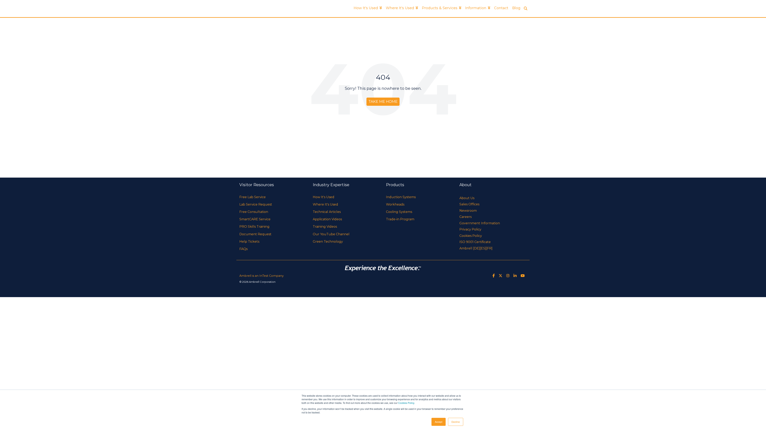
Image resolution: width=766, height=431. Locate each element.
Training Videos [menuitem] (325, 226)
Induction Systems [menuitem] (401, 197)
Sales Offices (469, 204)
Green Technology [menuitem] (328, 241)
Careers (465, 217)
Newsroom (468, 211)
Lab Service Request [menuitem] (255, 204)
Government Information (479, 223)
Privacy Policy (470, 229)
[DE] (476, 248)
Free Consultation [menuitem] (253, 212)
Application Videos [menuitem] (327, 219)
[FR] (489, 248)
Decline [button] (455, 421)
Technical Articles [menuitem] (327, 212)
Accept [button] (438, 421)
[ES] (483, 248)
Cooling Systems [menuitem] (399, 212)
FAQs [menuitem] (243, 249)
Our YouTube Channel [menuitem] (331, 234)
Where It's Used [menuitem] (325, 204)
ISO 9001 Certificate (475, 242)
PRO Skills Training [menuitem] (254, 226)
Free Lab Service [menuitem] (252, 197)
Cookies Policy (406, 402)
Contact (501, 8)
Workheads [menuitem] (395, 204)
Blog (516, 8)
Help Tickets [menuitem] (249, 241)
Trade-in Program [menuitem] (400, 219)
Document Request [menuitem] (255, 234)
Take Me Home (383, 101)
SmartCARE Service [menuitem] (254, 219)
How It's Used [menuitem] (323, 197)
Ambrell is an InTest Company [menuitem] (261, 276)
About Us (466, 198)
